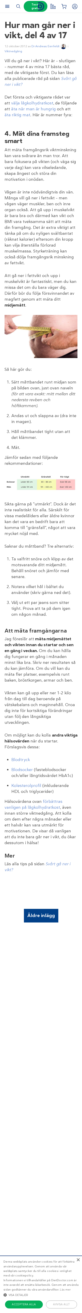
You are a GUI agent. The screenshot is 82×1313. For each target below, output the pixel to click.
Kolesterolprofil (26, 785)
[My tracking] (52, 6)
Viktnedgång (13, 51)
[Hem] (41, 6)
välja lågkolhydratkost (32, 103)
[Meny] (7, 6)
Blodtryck (20, 759)
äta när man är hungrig (33, 109)
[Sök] (18, 6)
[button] (41, 1295)
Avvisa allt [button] (61, 1304)
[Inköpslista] (63, 6)
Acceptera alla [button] (24, 1304)
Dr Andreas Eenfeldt (45, 46)
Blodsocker (22, 769)
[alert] (41, 1284)
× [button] (78, 1260)
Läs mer (65, 1289)
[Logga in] (74, 6)
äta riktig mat (17, 115)
